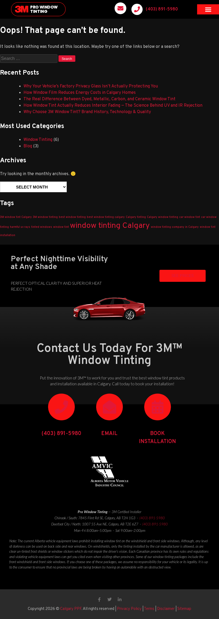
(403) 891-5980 (162, 9)
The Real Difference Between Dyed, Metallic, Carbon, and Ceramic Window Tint (99, 99)
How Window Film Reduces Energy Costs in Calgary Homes (80, 92)
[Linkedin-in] (120, 599)
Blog (28, 146)
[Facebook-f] (99, 599)
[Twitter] (109, 599)
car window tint (189, 217)
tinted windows (41, 227)
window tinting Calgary (110, 226)
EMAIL (109, 433)
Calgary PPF (70, 609)
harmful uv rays (20, 227)
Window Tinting (38, 140)
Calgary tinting (136, 217)
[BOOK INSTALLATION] (157, 407)
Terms (149, 609)
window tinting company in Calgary (175, 227)
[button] (208, 9)
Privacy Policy (129, 609)
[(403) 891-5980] (137, 9)
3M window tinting (45, 217)
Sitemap (184, 609)
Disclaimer (166, 609)
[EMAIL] (109, 407)
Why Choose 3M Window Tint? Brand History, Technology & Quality (87, 112)
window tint (61, 227)
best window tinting (72, 217)
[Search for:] (29, 58)
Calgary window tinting (162, 217)
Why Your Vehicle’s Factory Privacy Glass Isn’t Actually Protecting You (91, 86)
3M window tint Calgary (16, 217)
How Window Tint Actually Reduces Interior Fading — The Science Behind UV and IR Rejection (113, 105)
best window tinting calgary (106, 217)
